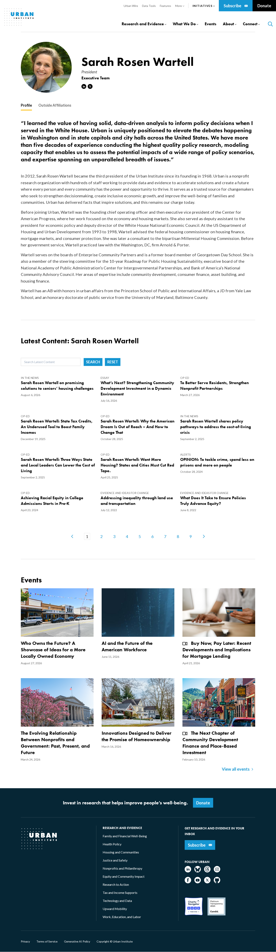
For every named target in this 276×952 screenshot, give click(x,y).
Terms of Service (47, 941)
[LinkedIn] (188, 871)
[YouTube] (197, 882)
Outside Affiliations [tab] (54, 105)
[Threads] (207, 871)
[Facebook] (188, 882)
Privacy (25, 941)
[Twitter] (207, 882)
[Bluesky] (197, 871)
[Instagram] (217, 871)
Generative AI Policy (77, 941)
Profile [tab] (26, 105)
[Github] (217, 882)
